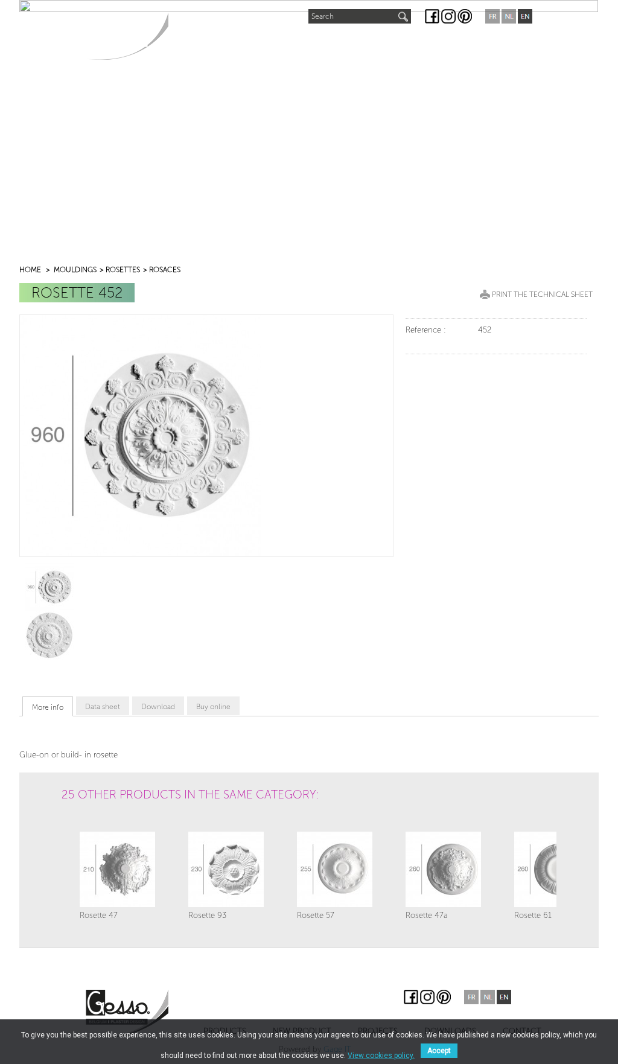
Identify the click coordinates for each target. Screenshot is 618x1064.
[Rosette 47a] (443, 869)
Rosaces (164, 270)
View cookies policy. (381, 1055)
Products (202, 43)
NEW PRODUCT (279, 40)
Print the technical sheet (542, 294)
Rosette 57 (315, 915)
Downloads (419, 43)
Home (30, 270)
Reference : (426, 329)
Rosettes (123, 270)
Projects (351, 43)
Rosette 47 (99, 915)
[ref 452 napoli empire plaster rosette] (49, 587)
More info (47, 707)
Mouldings (75, 270)
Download (158, 706)
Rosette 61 (533, 915)
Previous (74, 827)
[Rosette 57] (334, 869)
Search (322, 16)
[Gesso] (127, 36)
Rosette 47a (427, 915)
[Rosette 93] (226, 869)
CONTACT (487, 43)
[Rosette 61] (552, 869)
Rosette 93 (207, 915)
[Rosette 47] (117, 869)
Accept (439, 1050)
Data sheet (102, 706)
